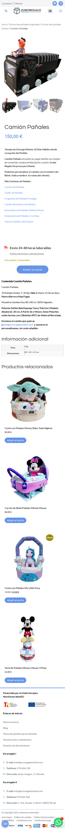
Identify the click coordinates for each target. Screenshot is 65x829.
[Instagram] (60, 3)
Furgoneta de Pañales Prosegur (21, 198)
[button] (5, 10)
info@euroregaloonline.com (18, 324)
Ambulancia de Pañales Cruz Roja (22, 215)
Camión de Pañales (14, 186)
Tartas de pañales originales (24, 24)
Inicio (4, 24)
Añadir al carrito (32, 269)
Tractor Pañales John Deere (19, 221)
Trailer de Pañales (14, 192)
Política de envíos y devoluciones (27, 253)
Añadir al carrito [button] (15, 440)
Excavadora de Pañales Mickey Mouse (24, 210)
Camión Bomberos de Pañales (20, 204)
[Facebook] (54, 3)
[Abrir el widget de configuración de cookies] (5, 823)
